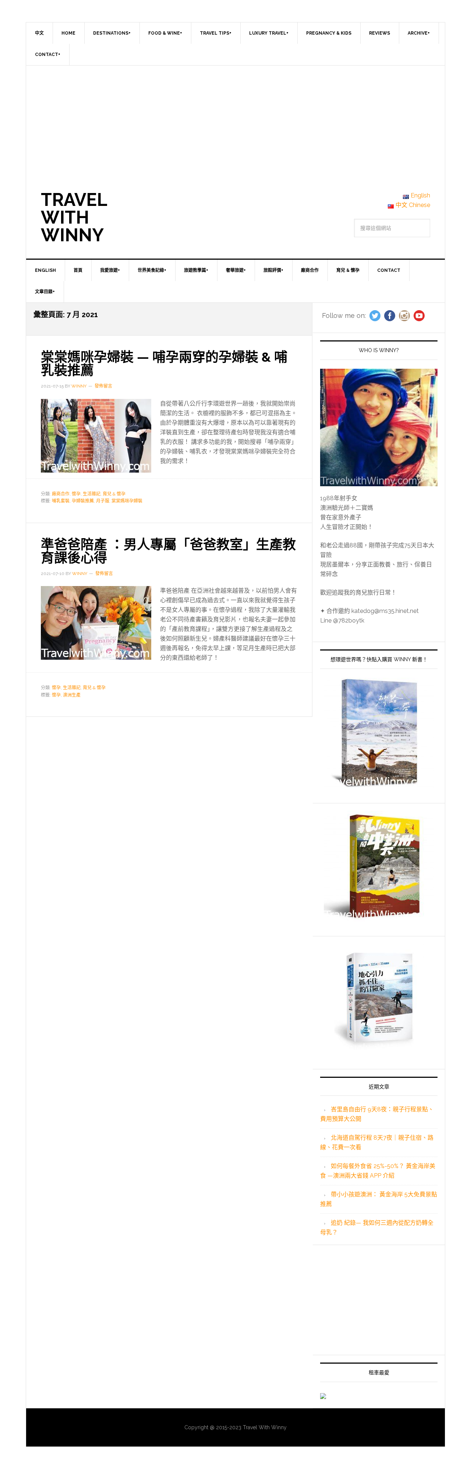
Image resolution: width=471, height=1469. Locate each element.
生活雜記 (91, 494)
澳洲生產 (72, 695)
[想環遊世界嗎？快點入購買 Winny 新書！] (379, 733)
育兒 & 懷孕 (114, 494)
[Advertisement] (235, 120)
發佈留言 (103, 386)
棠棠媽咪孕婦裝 (126, 501)
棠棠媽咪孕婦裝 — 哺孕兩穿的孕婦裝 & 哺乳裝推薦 (164, 363)
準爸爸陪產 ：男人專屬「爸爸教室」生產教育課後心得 (168, 551)
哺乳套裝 (61, 501)
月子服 (102, 501)
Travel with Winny (74, 217)
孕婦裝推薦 (83, 501)
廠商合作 (61, 494)
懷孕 (76, 494)
